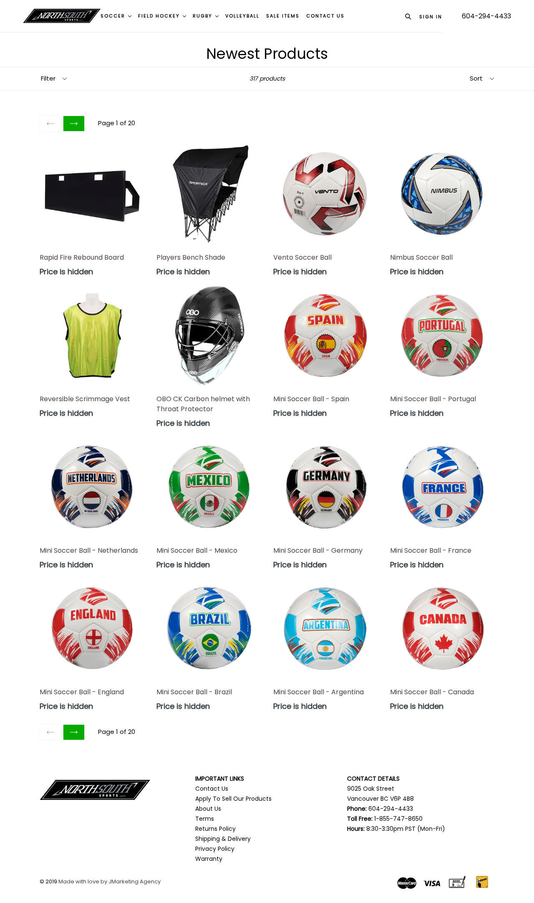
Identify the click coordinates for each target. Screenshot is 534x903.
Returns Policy (215, 829)
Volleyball (242, 16)
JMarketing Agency (134, 881)
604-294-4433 (486, 16)
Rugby (203, 16)
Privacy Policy (214, 849)
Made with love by (83, 881)
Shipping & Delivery (223, 839)
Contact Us (211, 788)
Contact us (325, 16)
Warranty (208, 859)
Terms (204, 818)
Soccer (114, 16)
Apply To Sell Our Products (233, 798)
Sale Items (283, 16)
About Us (208, 808)
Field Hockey (160, 16)
